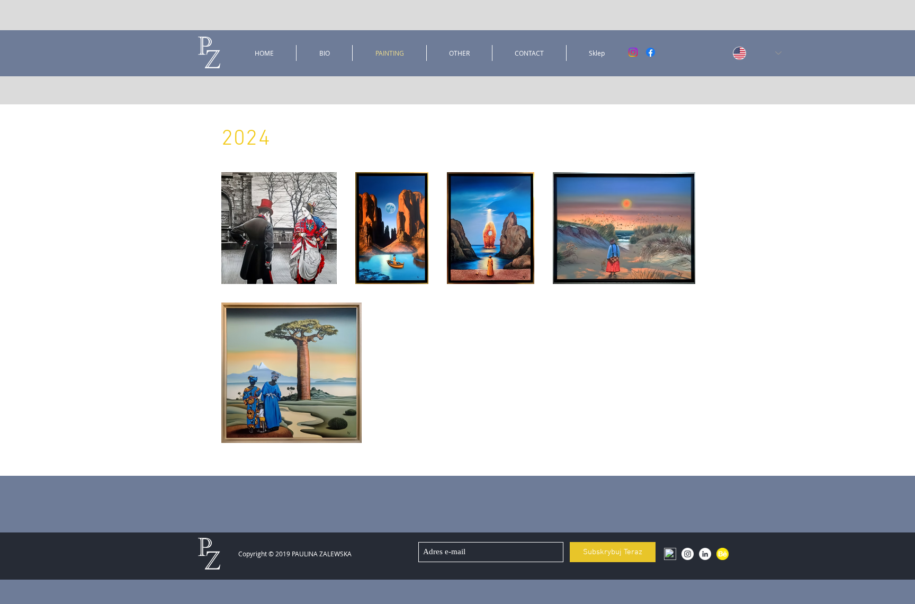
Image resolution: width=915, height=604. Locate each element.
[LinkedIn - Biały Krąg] (705, 554)
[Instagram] (633, 52)
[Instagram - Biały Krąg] (687, 554)
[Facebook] (650, 52)
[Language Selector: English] (744, 53)
